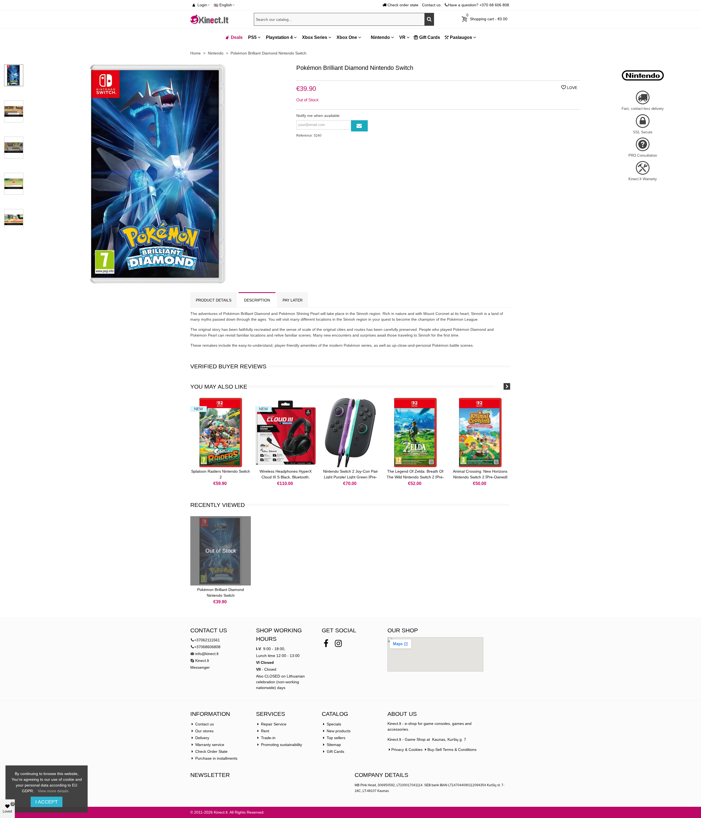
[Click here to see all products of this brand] (643, 75)
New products (338, 731)
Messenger (200, 667)
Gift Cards (429, 37)
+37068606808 (207, 647)
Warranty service (209, 744)
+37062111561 (207, 640)
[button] (499, 386)
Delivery (202, 738)
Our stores (204, 731)
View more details (53, 791)
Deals (237, 37)
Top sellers (336, 738)
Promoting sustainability (281, 744)
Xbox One (347, 37)
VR (402, 37)
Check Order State (211, 751)
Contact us (204, 724)
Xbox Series (314, 37)
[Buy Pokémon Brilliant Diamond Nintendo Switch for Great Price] (158, 280)
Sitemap (334, 744)
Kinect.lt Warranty (642, 179)
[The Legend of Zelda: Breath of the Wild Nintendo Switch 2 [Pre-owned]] (415, 432)
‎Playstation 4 (279, 37)
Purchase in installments (216, 758)
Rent (265, 731)
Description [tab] (257, 300)
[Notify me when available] (359, 125)
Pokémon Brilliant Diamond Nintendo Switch (220, 592)
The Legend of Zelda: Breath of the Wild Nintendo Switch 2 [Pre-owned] (415, 477)
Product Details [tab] (213, 300)
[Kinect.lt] (209, 19)
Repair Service (273, 724)
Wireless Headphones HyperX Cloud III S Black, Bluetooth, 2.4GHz (286, 477)
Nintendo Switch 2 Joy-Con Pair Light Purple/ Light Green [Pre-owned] (350, 477)
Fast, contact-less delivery (643, 109)
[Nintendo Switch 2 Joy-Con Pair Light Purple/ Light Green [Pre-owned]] (350, 432)
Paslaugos (461, 37)
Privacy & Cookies (407, 749)
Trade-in (268, 738)
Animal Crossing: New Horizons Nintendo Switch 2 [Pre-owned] (480, 474)
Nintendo (380, 37)
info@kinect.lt (207, 653)
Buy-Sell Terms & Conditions (451, 749)
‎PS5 (252, 37)
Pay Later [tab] (293, 300)
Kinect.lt (201, 660)
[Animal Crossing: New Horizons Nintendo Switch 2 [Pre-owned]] (480, 432)
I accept (46, 802)
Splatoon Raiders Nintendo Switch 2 (220, 474)
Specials (334, 724)
